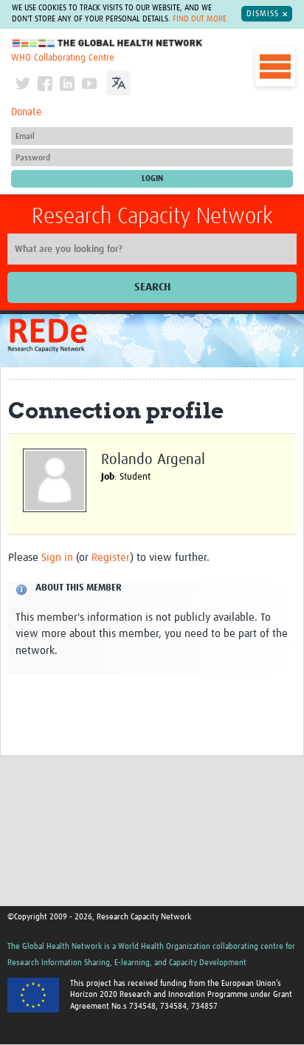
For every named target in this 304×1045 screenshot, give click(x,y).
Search (152, 287)
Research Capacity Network (152, 216)
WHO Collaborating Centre (62, 58)
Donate (26, 112)
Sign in (57, 557)
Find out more (200, 19)
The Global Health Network (107, 43)
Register (110, 557)
